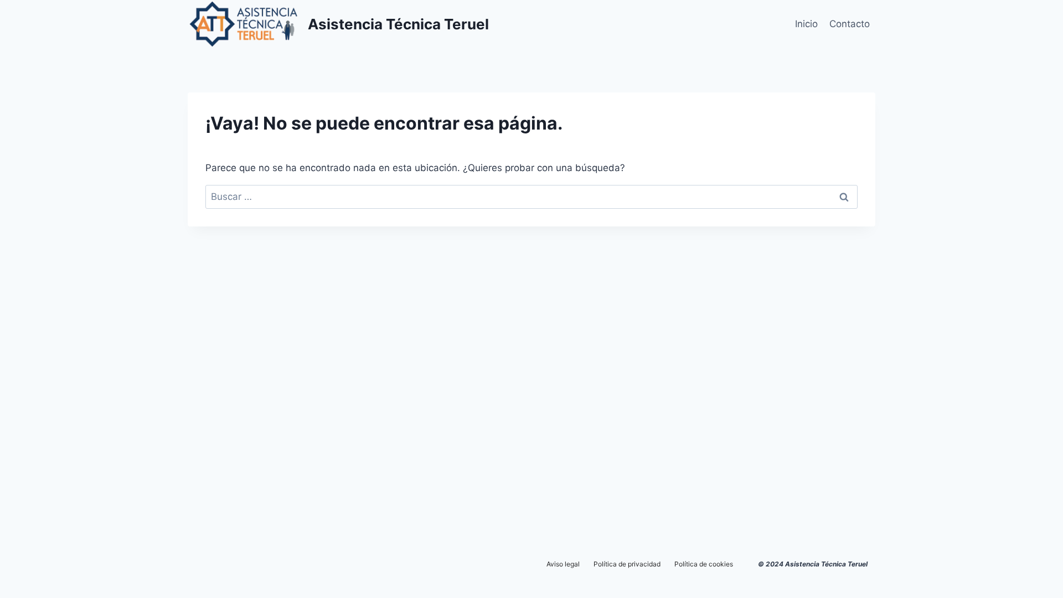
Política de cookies (703, 564)
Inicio (806, 23)
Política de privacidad (627, 564)
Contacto (849, 23)
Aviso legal (563, 564)
